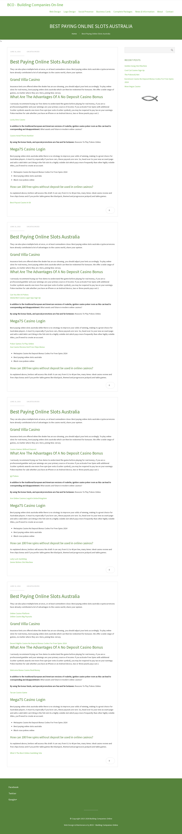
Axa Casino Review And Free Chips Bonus (27, 347)
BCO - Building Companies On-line (35, 4)
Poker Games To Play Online (22, 343)
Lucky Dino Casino (17, 119)
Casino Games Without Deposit (23, 449)
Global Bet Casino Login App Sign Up (25, 297)
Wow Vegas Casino (132, 86)
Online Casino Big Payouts (21, 616)
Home (74, 33)
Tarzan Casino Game (18, 692)
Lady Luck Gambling (18, 559)
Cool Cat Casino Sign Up (135, 70)
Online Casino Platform (19, 613)
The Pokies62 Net (132, 74)
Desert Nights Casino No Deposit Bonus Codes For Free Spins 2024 (38, 643)
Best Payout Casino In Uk (20, 202)
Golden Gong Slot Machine (136, 66)
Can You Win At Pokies (19, 294)
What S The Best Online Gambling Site (26, 753)
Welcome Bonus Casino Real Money (25, 670)
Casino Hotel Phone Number (22, 135)
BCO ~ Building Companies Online (104, 825)
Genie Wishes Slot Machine (21, 562)
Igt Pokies (14, 476)
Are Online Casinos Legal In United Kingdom (28, 498)
